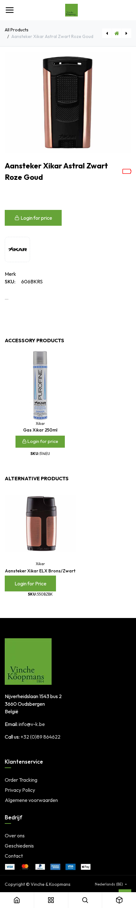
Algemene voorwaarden (31, 800)
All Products (16, 30)
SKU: (10, 281)
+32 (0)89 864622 (40, 737)
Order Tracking (21, 780)
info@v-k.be (32, 724)
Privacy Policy (20, 790)
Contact (14, 856)
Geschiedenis (19, 845)
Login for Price (30, 583)
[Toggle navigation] (9, 10)
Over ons (15, 835)
